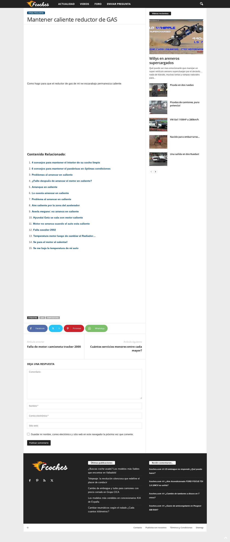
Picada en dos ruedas (182, 85)
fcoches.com (155, 469)
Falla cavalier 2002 (44, 229)
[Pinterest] (38, 481)
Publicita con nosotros (156, 527)
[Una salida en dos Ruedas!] (158, 159)
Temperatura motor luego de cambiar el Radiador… (64, 235)
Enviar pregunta (119, 4)
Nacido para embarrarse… (185, 136)
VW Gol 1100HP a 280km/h (184, 119)
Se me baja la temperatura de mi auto (56, 248)
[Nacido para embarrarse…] (158, 142)
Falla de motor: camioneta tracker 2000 (54, 346)
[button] (201, 4)
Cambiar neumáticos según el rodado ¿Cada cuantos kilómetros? (111, 509)
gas (42, 318)
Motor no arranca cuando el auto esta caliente (61, 223)
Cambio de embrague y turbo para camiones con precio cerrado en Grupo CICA (113, 490)
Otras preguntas (36, 13)
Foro (98, 4)
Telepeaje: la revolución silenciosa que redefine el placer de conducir (114, 480)
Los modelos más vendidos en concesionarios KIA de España (114, 500)
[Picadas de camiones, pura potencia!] (158, 107)
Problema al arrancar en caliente (51, 199)
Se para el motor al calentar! (50, 242)
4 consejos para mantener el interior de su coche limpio (66, 162)
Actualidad (66, 4)
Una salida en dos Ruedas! (184, 154)
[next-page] (155, 171)
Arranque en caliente (44, 187)
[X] (52, 481)
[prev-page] (151, 171)
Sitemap (199, 527)
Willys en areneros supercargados (164, 60)
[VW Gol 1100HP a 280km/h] (158, 124)
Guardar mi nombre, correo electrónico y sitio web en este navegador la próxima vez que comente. (82, 434)
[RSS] (45, 481)
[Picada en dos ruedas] (158, 90)
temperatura (53, 318)
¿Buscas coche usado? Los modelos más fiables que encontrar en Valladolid (113, 471)
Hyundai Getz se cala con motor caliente (58, 217)
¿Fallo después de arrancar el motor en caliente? (62, 180)
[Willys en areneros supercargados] (176, 36)
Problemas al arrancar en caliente (52, 174)
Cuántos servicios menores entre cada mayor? (116, 348)
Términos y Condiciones (181, 527)
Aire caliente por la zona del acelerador (56, 205)
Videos (84, 4)
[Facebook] (30, 481)
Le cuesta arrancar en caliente (50, 193)
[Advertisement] (84, 55)
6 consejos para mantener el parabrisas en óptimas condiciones (71, 168)
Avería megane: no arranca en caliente (55, 211)
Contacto (138, 527)
